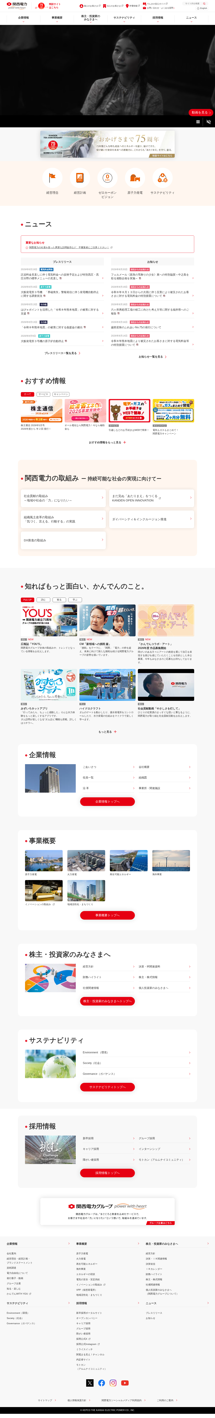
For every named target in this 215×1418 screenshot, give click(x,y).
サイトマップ (45, 1400)
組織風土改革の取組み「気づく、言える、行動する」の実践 (49, 519)
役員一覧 (88, 777)
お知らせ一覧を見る (151, 356)
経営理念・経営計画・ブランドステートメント (20, 1260)
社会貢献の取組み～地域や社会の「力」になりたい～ (48, 498)
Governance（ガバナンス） (99, 1073)
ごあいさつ (89, 767)
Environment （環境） (96, 1052)
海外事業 (81, 1269)
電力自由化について (17, 1273)
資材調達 (11, 1267)
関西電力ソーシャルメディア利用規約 (122, 1400)
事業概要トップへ (107, 915)
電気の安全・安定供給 (88, 1279)
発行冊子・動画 (15, 1278)
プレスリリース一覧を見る (61, 353)
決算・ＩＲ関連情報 (156, 1258)
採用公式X (81, 1338)
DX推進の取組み (35, 540)
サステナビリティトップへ (107, 1087)
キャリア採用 (91, 1149)
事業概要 (81, 1243)
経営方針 (88, 966)
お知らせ (150, 1318)
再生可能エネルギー (86, 1264)
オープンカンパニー (86, 1318)
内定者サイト (83, 1359)
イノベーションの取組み (89, 1284)
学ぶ (75, 599)
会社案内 (11, 1253)
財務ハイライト (92, 977)
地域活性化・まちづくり (89, 1295)
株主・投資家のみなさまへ (162, 1243)
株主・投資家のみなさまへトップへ (107, 1001)
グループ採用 (147, 1138)
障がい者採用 (91, 1159)
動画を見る (200, 112)
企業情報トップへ (107, 801)
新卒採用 (88, 1138)
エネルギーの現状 (85, 1274)
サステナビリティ (17, 1303)
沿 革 (86, 788)
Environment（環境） (18, 1313)
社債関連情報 (91, 987)
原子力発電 (82, 1253)
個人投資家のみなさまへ (153, 987)
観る (59, 599)
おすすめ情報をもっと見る (105, 442)
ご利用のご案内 (165, 1400)
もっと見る (105, 731)
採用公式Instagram (86, 1344)
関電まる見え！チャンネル (90, 1354)
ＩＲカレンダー (154, 1269)
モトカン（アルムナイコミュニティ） (161, 1159)
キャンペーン (61, 394)
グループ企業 (14, 1283)
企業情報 (12, 1243)
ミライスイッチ (84, 1349)
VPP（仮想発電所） (86, 1289)
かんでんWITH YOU (17, 1293)
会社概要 (144, 767)
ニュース (151, 1303)
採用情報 (81, 1303)
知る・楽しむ (14, 1288)
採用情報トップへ (107, 1173)
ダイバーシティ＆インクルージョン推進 (139, 519)
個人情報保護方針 (77, 1400)
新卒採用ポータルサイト (89, 1313)
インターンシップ (149, 1149)
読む (43, 599)
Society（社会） (92, 1063)
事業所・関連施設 (149, 788)
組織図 (143, 777)
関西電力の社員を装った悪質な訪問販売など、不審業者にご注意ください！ (69, 247)
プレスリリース (154, 1313)
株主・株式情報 (148, 977)
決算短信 (150, 1264)
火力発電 (81, 1258)
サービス (43, 394)
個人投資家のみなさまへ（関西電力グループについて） (162, 1291)
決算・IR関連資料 (149, 966)
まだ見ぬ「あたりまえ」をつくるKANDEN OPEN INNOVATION (135, 498)
